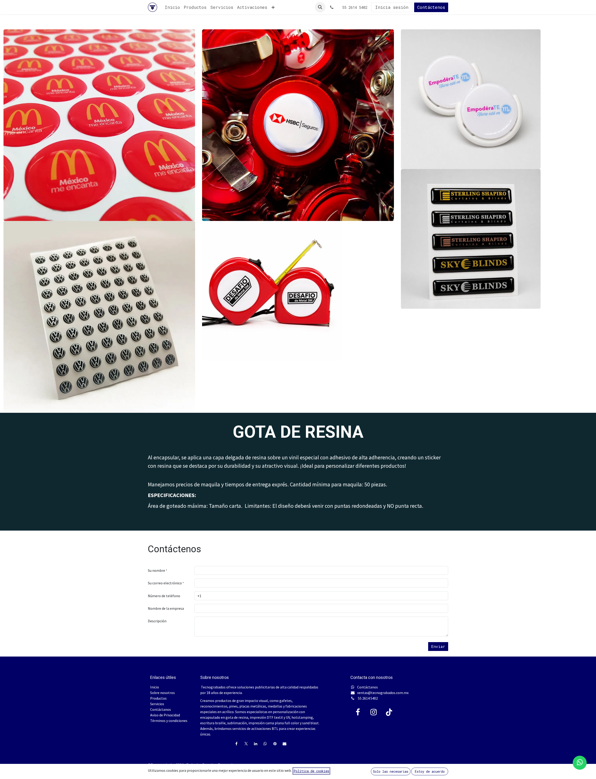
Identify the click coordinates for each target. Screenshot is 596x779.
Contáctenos (431, 7)
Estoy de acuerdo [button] (430, 771)
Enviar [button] (438, 646)
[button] (320, 7)
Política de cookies (311, 771)
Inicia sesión (391, 7)
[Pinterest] (275, 743)
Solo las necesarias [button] (390, 771)
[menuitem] (172, 7)
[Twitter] (246, 743)
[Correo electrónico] (284, 743)
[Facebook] (236, 743)
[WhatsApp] (265, 743)
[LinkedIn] (255, 743)
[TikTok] (389, 712)
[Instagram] (373, 712)
